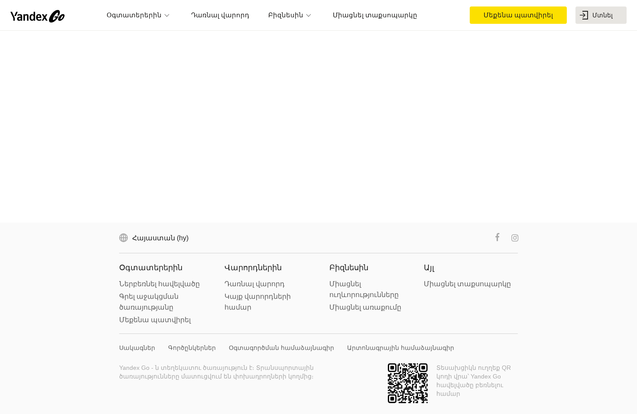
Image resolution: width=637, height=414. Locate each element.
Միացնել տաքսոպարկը (467, 284)
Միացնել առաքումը (365, 307)
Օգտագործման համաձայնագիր (281, 347)
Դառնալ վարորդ (254, 284)
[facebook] (497, 237)
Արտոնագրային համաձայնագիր (400, 347)
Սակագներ (137, 347)
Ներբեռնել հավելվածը (159, 284)
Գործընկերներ (192, 347)
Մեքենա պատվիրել (155, 319)
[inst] (514, 237)
